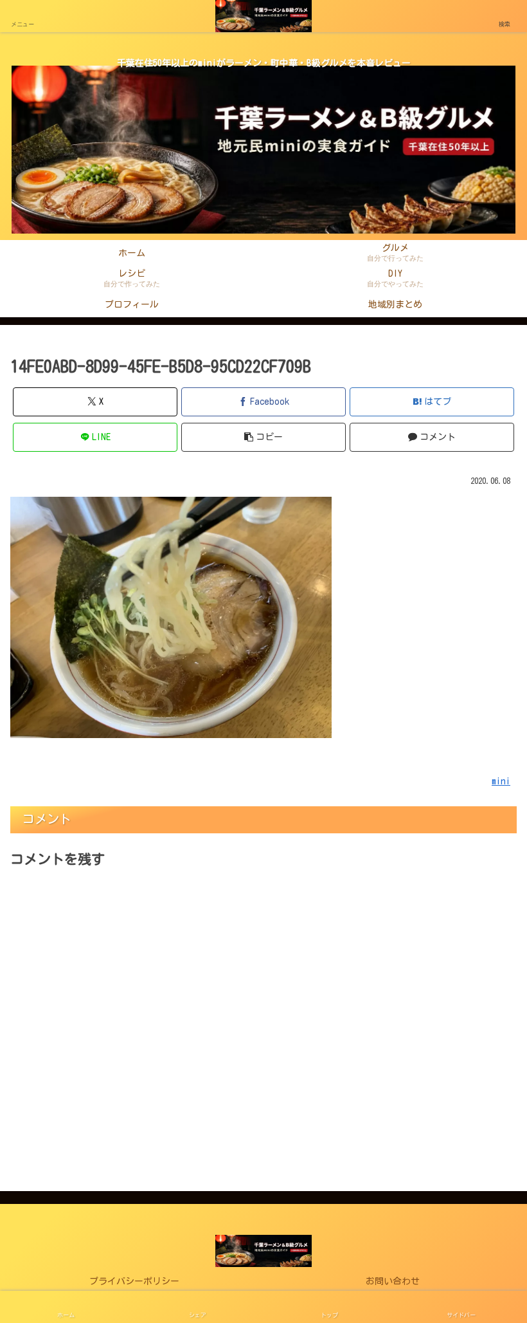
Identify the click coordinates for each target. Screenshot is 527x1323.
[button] (263, 437)
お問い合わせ (393, 1281)
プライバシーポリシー (134, 1281)
